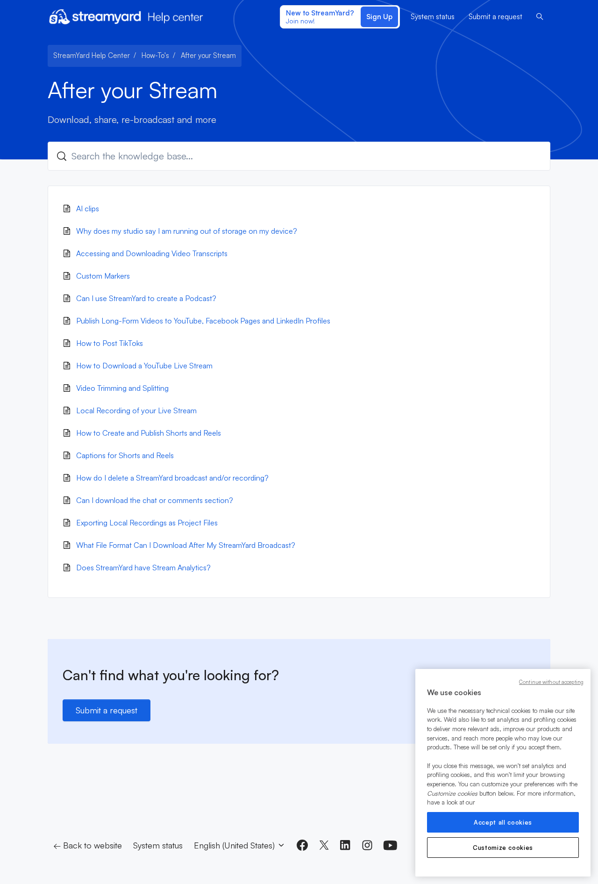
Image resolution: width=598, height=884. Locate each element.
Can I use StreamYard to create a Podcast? (146, 298)
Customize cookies (503, 847)
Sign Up (379, 16)
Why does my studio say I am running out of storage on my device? (186, 231)
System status (433, 16)
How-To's (155, 55)
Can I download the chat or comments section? (154, 500)
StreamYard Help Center (91, 55)
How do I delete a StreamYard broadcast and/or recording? (172, 477)
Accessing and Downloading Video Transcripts (152, 253)
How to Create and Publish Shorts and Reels (148, 433)
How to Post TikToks (109, 343)
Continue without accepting (551, 682)
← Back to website (87, 845)
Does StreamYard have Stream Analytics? (143, 567)
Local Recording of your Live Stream (136, 410)
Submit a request (495, 16)
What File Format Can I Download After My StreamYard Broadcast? (185, 545)
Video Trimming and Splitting (122, 388)
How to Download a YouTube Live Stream (144, 365)
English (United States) (235, 845)
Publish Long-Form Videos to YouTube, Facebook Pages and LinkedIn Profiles (203, 320)
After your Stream (208, 55)
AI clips (87, 208)
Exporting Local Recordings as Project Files (147, 522)
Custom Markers (103, 275)
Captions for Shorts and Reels (125, 455)
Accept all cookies (503, 822)
